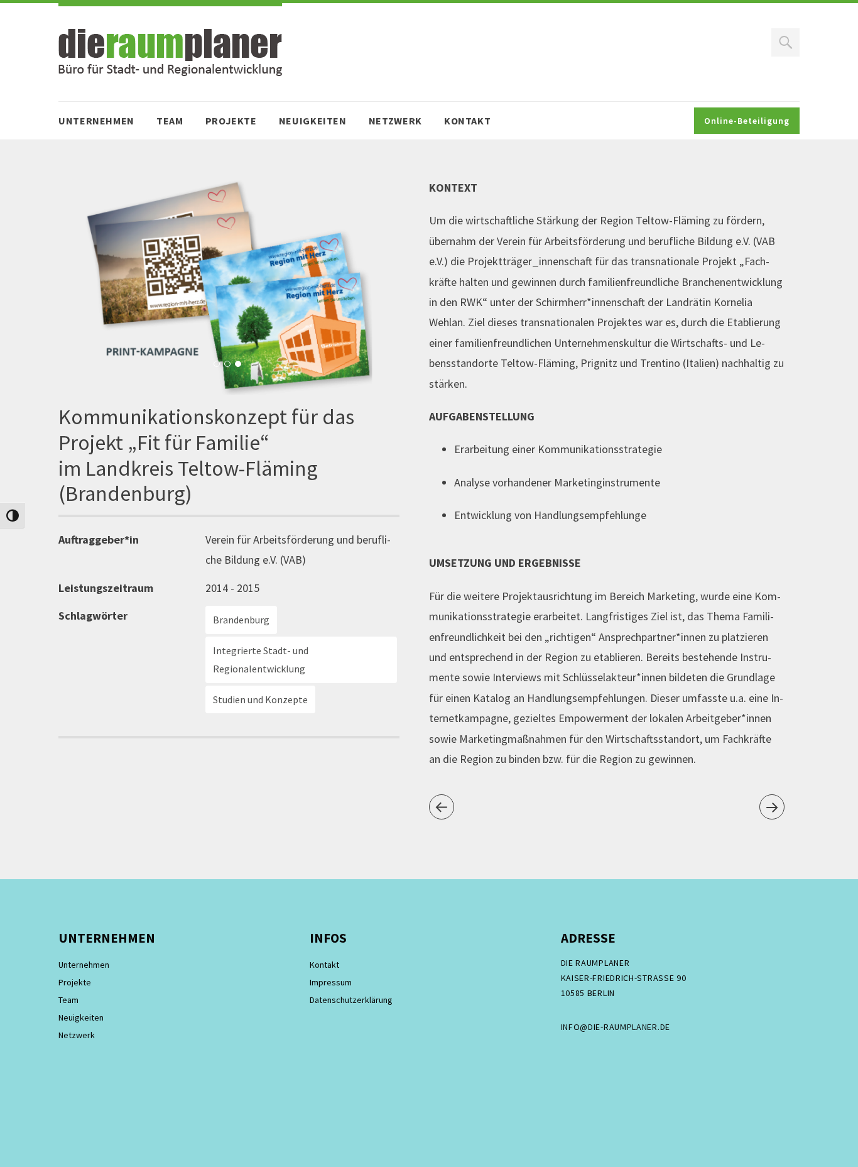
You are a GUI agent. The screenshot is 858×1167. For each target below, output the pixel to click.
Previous (85, 287)
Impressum (331, 982)
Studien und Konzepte (260, 699)
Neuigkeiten (313, 120)
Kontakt (467, 120)
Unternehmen (96, 120)
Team (169, 120)
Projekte (231, 120)
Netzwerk (395, 120)
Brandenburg (241, 619)
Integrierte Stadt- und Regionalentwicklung (260, 659)
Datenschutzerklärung (351, 999)
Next (375, 287)
